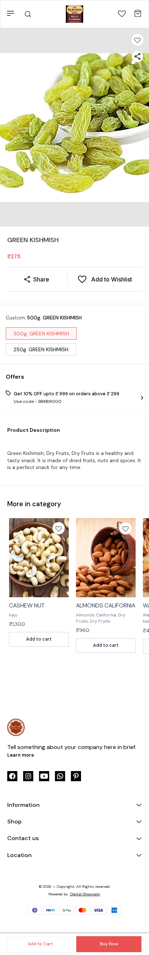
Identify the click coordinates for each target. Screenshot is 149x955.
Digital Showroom (85, 894)
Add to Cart (40, 944)
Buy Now (109, 944)
